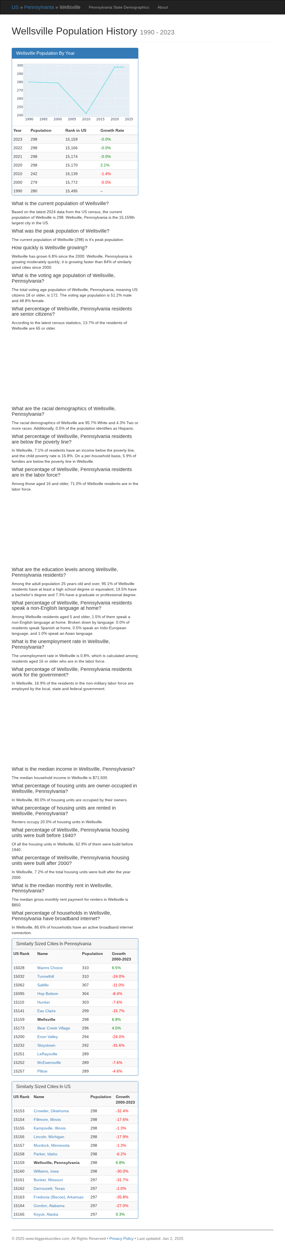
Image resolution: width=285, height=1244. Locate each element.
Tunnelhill (45, 976)
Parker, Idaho (45, 1154)
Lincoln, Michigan (49, 1136)
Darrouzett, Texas (49, 1188)
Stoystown (46, 1045)
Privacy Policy (121, 1238)
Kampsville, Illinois (50, 1128)
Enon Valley (47, 1036)
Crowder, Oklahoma (51, 1111)
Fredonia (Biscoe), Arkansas (58, 1197)
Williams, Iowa (46, 1171)
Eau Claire (46, 1011)
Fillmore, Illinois (47, 1119)
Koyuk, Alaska (46, 1214)
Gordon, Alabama (49, 1205)
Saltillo (43, 985)
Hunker (43, 1002)
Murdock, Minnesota (52, 1145)
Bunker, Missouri (48, 1180)
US (15, 7)
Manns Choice (50, 968)
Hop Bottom (47, 993)
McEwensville (49, 1062)
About (163, 7)
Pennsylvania (39, 7)
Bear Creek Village (53, 1028)
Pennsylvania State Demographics (119, 7)
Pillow (42, 1071)
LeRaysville (47, 1054)
